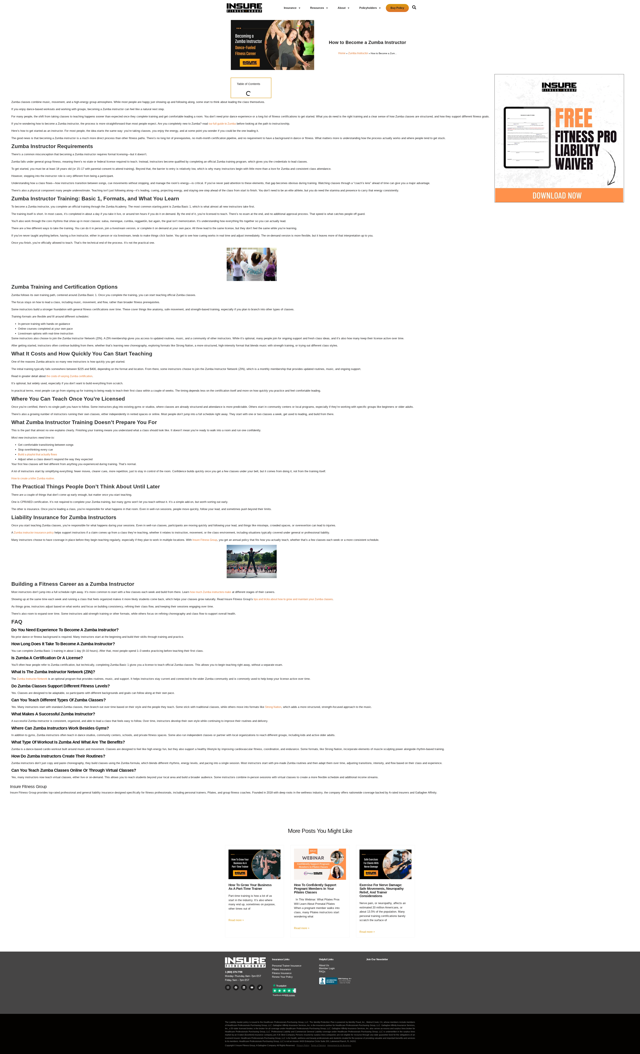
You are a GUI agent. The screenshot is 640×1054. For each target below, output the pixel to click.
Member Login (327, 968)
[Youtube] (252, 987)
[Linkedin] (244, 987)
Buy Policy (397, 7)
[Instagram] (228, 987)
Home (342, 53)
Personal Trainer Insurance (286, 965)
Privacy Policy (303, 1045)
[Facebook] (236, 987)
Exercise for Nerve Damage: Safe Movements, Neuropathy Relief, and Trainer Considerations (382, 890)
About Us (324, 965)
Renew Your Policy (282, 976)
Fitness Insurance (282, 973)
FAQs (322, 971)
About (342, 7)
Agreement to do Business (339, 1045)
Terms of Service (318, 1045)
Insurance (290, 7)
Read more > (236, 920)
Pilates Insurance (281, 969)
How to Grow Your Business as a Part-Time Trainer (250, 886)
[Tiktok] (260, 987)
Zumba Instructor (358, 53)
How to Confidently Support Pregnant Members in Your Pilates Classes (315, 888)
